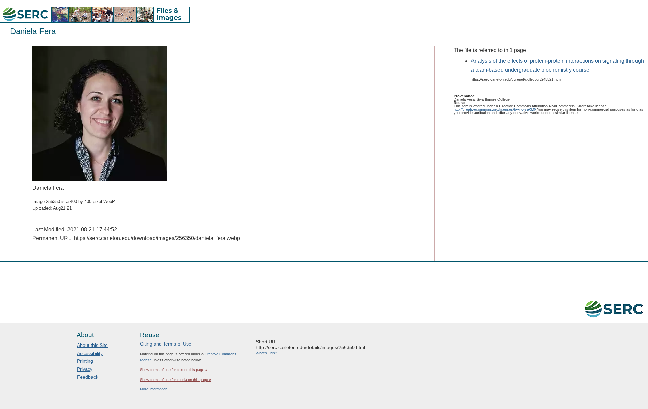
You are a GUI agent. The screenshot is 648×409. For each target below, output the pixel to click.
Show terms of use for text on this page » (173, 370)
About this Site (92, 345)
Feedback (87, 377)
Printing (85, 361)
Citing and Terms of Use (165, 344)
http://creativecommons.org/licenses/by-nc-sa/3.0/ (495, 109)
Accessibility (90, 353)
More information (153, 389)
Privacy (84, 369)
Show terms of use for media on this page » (175, 380)
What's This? (266, 353)
